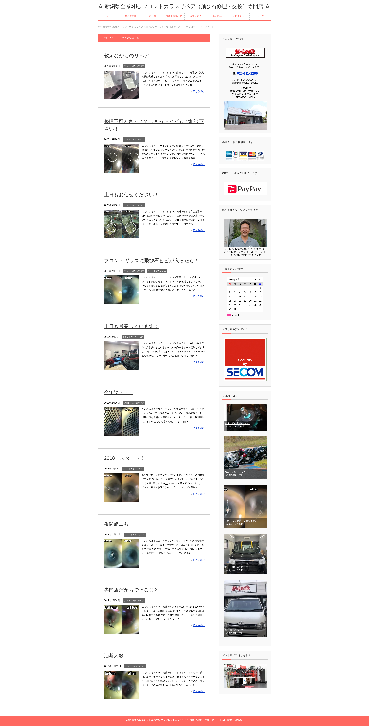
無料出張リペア (174, 16)
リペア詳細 (130, 16)
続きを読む (199, 91)
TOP (140, 27)
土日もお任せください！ (131, 194)
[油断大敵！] (121, 697)
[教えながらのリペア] (121, 97)
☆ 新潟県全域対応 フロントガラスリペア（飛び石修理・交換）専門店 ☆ (184, 6)
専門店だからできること (131, 590)
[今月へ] (255, 279)
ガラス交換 (195, 16)
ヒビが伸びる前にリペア (237, 567)
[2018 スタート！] (121, 499)
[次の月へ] (260, 279)
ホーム (109, 16)
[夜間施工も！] (121, 565)
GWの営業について (235, 472)
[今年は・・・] (121, 434)
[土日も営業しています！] (121, 368)
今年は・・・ (118, 392)
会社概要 (217, 16)
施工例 (152, 16)
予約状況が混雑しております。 (241, 521)
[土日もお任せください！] (121, 236)
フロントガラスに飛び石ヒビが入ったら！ (151, 260)
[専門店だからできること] (121, 631)
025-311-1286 (247, 73)
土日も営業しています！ (131, 326)
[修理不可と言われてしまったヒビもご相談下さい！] (121, 170)
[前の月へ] (250, 279)
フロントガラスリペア (134, 66)
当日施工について (234, 630)
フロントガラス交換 (157, 271)
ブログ (260, 16)
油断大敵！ (116, 655)
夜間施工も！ (118, 524)
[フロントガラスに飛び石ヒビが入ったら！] (121, 302)
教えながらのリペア (126, 55)
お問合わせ (238, 16)
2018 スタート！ (124, 458)
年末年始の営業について (237, 423)
